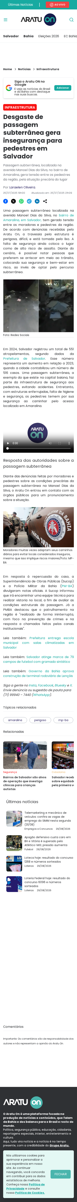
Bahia (28, 36)
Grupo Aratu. (59, 1145)
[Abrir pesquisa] (71, 19)
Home (7, 69)
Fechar (60, 1174)
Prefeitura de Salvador (24, 358)
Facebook (45, 685)
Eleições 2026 (48, 36)
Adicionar (63, 87)
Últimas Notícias (20, 4)
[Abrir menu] (5, 19)
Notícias (24, 69)
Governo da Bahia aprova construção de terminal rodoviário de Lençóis (38, 673)
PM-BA (67, 586)
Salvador (11, 36)
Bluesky (60, 685)
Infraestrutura (48, 69)
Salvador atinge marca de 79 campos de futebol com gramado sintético (38, 659)
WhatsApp (41, 695)
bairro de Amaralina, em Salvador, (38, 217)
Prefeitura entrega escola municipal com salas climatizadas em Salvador (38, 643)
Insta (32, 685)
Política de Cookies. (30, 1193)
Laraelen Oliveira (22, 187)
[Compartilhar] (45, 201)
